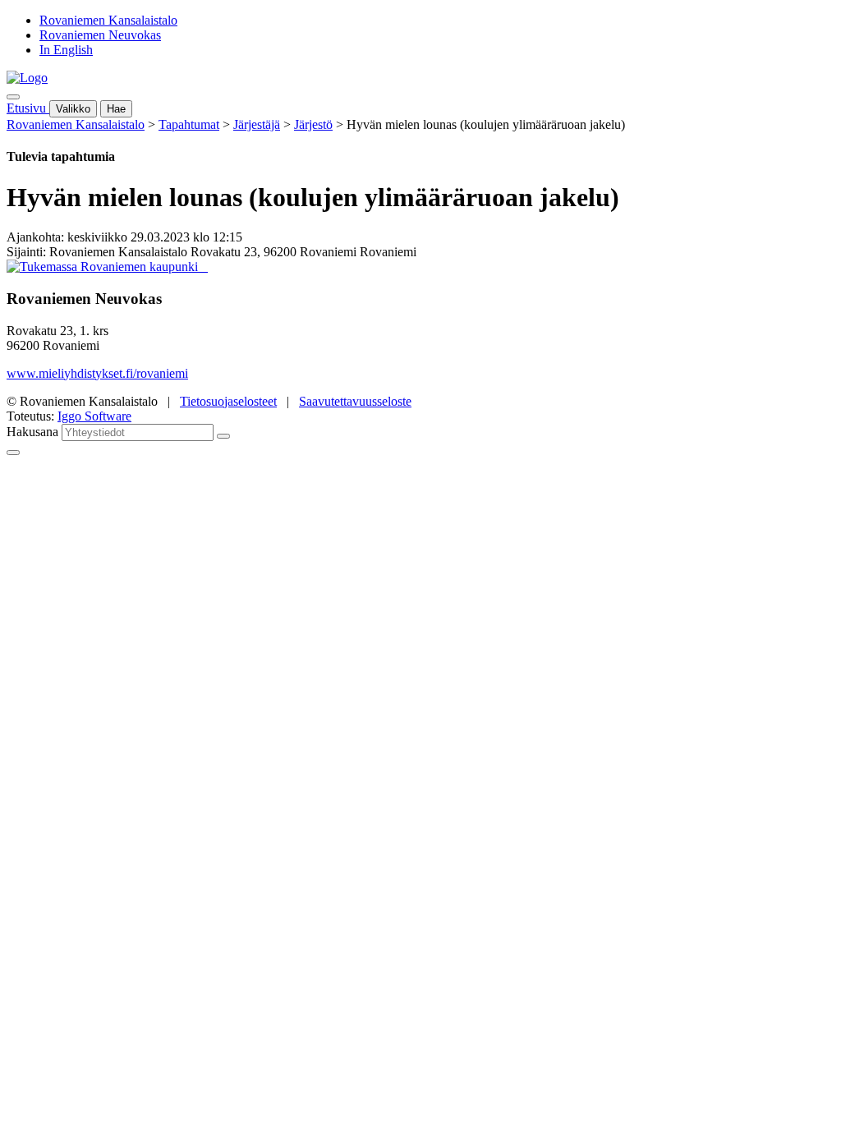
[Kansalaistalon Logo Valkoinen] (203, 267)
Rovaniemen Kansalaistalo (108, 20)
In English (66, 50)
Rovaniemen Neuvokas (100, 35)
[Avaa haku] (13, 96)
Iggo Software (94, 416)
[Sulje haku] (13, 452)
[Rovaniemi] (104, 267)
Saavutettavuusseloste (355, 401)
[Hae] (223, 436)
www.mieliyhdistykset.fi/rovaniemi (97, 373)
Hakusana (32, 432)
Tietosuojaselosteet (228, 401)
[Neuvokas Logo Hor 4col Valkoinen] (206, 267)
